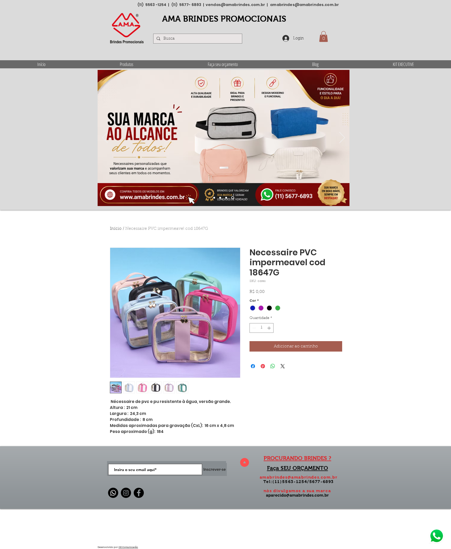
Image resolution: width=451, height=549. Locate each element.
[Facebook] (139, 493)
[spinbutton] (261, 328)
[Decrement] (253, 328)
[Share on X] (283, 366)
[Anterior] (105, 138)
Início (116, 229)
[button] (323, 36)
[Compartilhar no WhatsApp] (273, 366)
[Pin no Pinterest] (263, 366)
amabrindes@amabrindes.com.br (304, 4)
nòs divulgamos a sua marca (297, 490)
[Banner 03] (226, 198)
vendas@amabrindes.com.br (235, 4)
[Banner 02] (220, 198)
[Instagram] (126, 493)
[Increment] (269, 328)
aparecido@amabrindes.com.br (297, 495)
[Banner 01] (214, 198)
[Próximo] (342, 138)
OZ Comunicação (128, 547)
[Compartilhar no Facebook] (253, 366)
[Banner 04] (232, 197)
